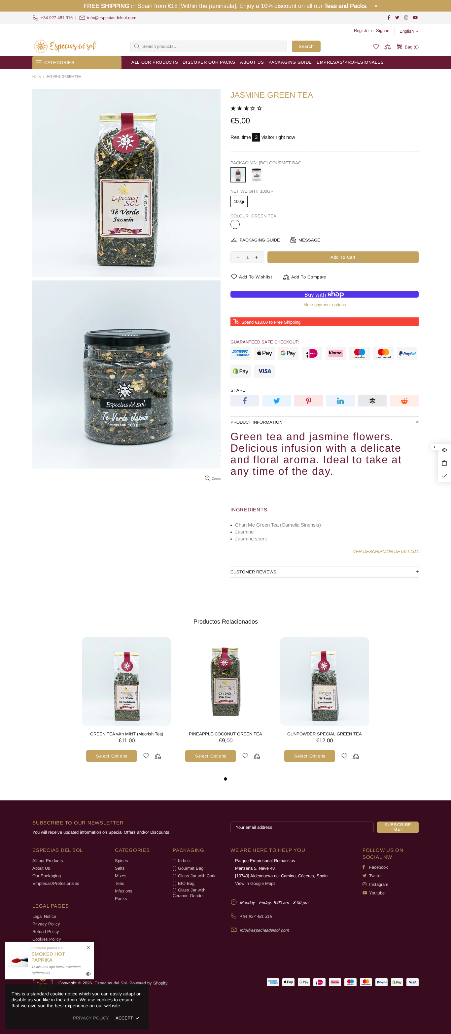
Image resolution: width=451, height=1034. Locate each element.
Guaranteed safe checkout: (264, 341)
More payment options (324, 304)
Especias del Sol (65, 46)
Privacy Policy (46, 923)
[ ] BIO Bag (183, 883)
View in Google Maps (255, 883)
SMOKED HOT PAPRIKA (48, 957)
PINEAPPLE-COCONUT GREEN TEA (225, 733)
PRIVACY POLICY (91, 1018)
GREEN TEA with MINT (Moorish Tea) (126, 733)
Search (306, 46)
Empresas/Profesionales (55, 883)
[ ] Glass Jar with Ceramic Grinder (189, 893)
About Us (41, 868)
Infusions (123, 891)
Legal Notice (44, 916)
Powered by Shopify (148, 983)
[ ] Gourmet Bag (188, 868)
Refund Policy (45, 931)
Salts (120, 868)
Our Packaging (46, 875)
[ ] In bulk (182, 860)
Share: (238, 390)
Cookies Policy (46, 939)
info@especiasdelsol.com (111, 17)
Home (36, 76)
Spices (121, 860)
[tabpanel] (126, 706)
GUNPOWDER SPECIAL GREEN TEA (324, 733)
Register (362, 30)
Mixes (120, 875)
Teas (119, 883)
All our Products (47, 860)
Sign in (382, 30)
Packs (121, 898)
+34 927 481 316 (57, 17)
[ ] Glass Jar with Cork (194, 875)
